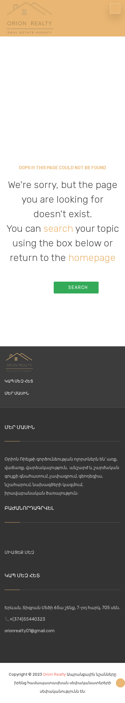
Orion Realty (54, 674)
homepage (92, 257)
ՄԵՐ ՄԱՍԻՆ (17, 393)
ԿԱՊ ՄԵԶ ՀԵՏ (19, 381)
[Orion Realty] (30, 17)
